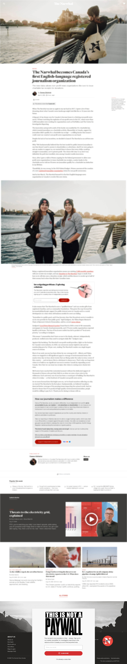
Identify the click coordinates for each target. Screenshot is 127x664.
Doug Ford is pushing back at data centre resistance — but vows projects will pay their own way (49, 488)
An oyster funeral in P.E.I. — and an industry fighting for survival (77, 487)
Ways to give (11, 649)
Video (11, 509)
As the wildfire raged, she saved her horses (26, 572)
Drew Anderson (15, 519)
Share (37, 99)
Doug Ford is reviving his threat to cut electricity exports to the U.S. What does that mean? (62, 574)
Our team (10, 642)
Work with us (12, 644)
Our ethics (11, 646)
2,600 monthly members (84, 271)
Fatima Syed (51, 579)
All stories (63, 595)
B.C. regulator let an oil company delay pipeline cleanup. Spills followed (97, 573)
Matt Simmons (88, 577)
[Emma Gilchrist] (35, 93)
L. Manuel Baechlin (27, 519)
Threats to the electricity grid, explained (29, 513)
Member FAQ (12, 651)
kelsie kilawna (14, 575)
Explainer (49, 570)
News (34, 69)
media (86, 459)
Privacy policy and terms (103, 658)
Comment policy (115, 658)
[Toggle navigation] (4, 3)
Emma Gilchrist (45, 93)
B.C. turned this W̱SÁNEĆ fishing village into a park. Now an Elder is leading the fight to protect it (104, 488)
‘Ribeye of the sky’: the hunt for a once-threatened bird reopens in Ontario (22, 488)
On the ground (15, 570)
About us (10, 639)
